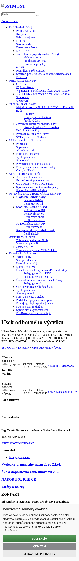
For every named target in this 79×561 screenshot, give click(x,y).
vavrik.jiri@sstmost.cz (61, 365)
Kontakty (23, 347)
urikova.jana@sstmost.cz (62, 391)
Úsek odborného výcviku (46, 347)
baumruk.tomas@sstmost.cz (17, 442)
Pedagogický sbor (19, 457)
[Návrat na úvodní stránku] (13, 6)
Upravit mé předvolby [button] (39, 553)
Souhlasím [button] (39, 538)
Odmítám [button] (39, 546)
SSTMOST (8, 347)
